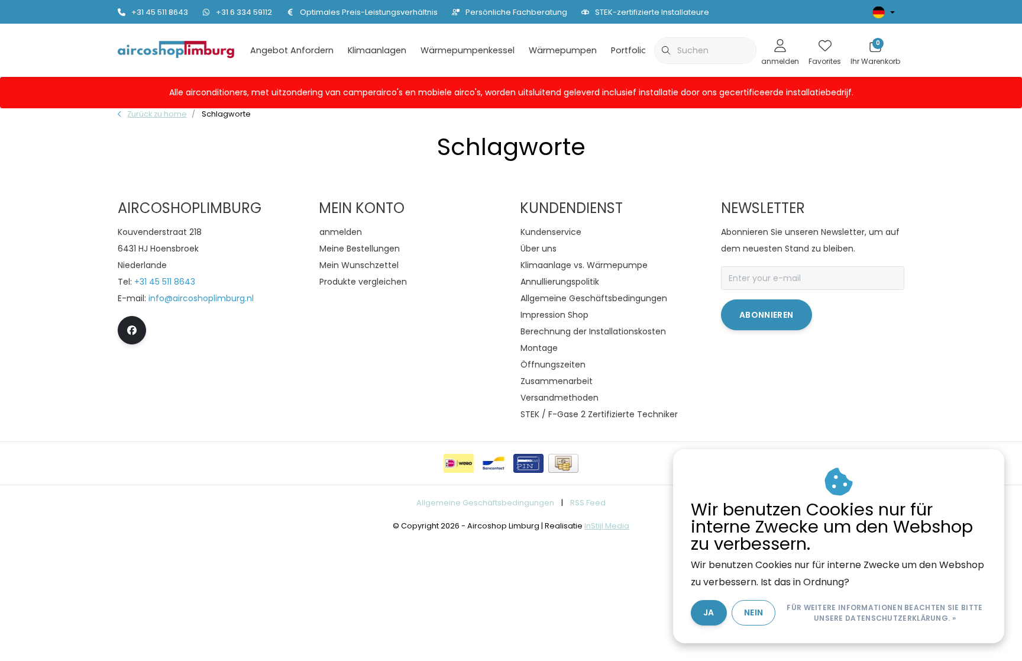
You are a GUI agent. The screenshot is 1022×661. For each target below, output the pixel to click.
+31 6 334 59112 (244, 12)
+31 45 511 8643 (159, 12)
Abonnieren (766, 315)
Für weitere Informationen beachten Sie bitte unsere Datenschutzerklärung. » (884, 612)
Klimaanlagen (377, 50)
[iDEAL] (459, 463)
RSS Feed (588, 503)
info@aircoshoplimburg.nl (201, 298)
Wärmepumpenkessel (468, 50)
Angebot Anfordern (292, 50)
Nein (753, 612)
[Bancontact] (493, 463)
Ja (708, 612)
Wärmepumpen (563, 50)
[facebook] (132, 330)
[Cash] (563, 463)
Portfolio (629, 50)
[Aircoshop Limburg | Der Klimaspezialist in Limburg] (176, 49)
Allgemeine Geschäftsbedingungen (485, 503)
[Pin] (528, 463)
